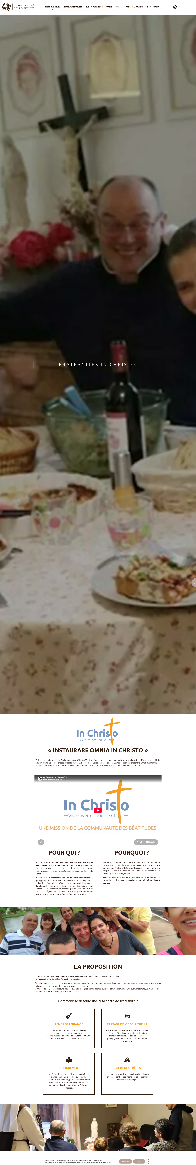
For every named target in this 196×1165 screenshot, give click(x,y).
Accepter (125, 1161)
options (109, 1162)
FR (179, 6)
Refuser (139, 1161)
